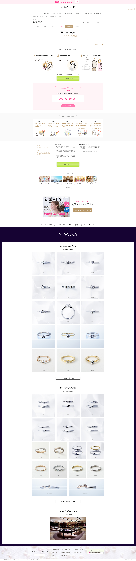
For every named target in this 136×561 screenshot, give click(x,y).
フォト (53, 26)
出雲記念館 (37, 22)
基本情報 (37, 26)
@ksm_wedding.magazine (95, 552)
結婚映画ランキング (78, 552)
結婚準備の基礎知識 (78, 549)
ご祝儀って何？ (68, 105)
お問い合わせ (38, 559)
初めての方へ (54, 555)
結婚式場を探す (55, 549)
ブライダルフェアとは (97, 44)
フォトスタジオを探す (66, 549)
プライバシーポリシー (25, 559)
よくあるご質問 (64, 555)
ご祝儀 (61, 26)
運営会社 (32, 559)
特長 (45, 26)
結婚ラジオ (54, 552)
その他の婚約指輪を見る (67, 378)
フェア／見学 (69, 26)
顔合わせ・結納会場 (65, 552)
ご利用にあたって (16, 559)
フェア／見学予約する (68, 78)
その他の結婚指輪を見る (67, 501)
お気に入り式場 (131, 9)
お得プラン (77, 26)
